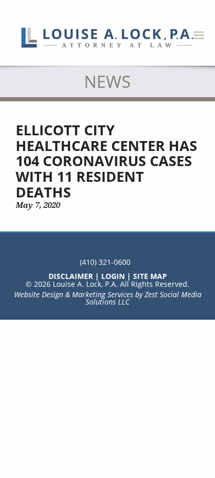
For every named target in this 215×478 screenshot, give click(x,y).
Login (113, 276)
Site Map (150, 276)
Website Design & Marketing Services (73, 294)
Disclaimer (71, 276)
